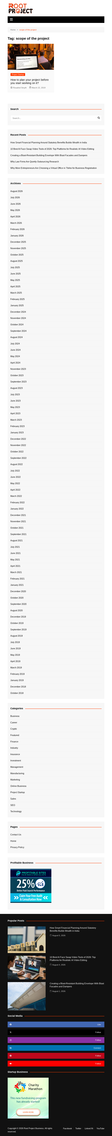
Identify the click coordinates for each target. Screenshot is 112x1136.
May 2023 (15, 407)
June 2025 (15, 274)
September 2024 (18, 331)
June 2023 (15, 401)
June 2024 (15, 350)
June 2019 (15, 648)
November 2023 (18, 369)
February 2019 (17, 674)
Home (13, 841)
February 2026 (17, 229)
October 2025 (16, 255)
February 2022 (17, 502)
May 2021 (15, 559)
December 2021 (18, 515)
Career (13, 722)
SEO (12, 805)
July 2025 (15, 267)
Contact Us (15, 834)
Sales (13, 799)
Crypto (13, 729)
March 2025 (16, 293)
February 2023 (17, 426)
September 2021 (18, 534)
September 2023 (18, 382)
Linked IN (89, 1128)
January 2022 (17, 509)
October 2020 (16, 598)
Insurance (15, 754)
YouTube (100, 1128)
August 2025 (16, 261)
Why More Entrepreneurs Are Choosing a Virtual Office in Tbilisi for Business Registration (53, 168)
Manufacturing (17, 773)
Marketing (15, 780)
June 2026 (15, 204)
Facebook (67, 1128)
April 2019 (15, 661)
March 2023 (16, 420)
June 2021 (15, 553)
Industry (14, 748)
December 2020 (18, 591)
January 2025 (17, 305)
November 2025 (18, 248)
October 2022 (16, 451)
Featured (14, 735)
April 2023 (15, 413)
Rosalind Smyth (20, 88)
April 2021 (15, 566)
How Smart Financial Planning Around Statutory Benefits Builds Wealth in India (48, 142)
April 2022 (15, 490)
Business (14, 716)
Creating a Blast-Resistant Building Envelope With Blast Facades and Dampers (48, 155)
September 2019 (18, 629)
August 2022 (16, 464)
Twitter (78, 1128)
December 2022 (18, 439)
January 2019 (17, 680)
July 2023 (15, 394)
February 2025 (17, 299)
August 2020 (16, 610)
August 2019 (16, 636)
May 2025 (15, 280)
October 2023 (16, 375)
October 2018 (16, 693)
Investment (15, 760)
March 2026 (16, 223)
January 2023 (17, 432)
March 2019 (16, 667)
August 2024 (16, 337)
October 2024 (16, 324)
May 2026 (15, 210)
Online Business (18, 786)
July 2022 (15, 471)
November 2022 (18, 445)
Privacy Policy (17, 847)
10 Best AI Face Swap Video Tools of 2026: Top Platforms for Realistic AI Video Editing (52, 149)
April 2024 (15, 363)
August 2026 (16, 191)
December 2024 (18, 312)
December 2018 (18, 687)
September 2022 (18, 458)
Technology (16, 811)
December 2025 (18, 242)
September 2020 (18, 604)
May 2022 (15, 483)
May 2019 (15, 655)
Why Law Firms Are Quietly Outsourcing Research (34, 161)
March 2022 (16, 496)
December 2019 (18, 617)
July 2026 (15, 197)
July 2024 (15, 343)
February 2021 (17, 579)
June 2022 (15, 477)
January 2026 (17, 236)
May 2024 (15, 356)
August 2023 (16, 388)
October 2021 (16, 528)
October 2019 (16, 623)
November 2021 (18, 521)
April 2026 (15, 216)
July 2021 (15, 547)
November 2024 (18, 318)
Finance (14, 741)
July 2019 (15, 642)
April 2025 (15, 286)
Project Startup (18, 74)
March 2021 (16, 572)
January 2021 (17, 585)
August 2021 (16, 540)
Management (16, 767)
